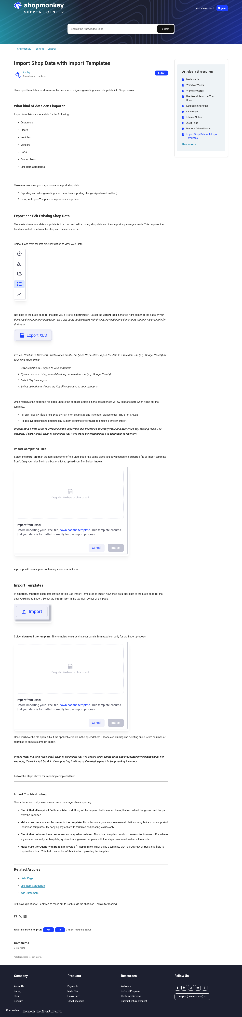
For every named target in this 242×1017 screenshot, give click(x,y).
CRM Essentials (75, 1001)
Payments (72, 986)
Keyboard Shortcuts (197, 105)
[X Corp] (20, 916)
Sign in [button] (222, 8)
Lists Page (192, 111)
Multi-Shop (73, 991)
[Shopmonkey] (39, 13)
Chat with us (13, 1010)
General (52, 48)
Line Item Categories (33, 885)
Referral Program (130, 991)
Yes (48, 930)
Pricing (17, 991)
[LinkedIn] (25, 916)
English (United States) (191, 996)
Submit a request (204, 8)
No (60, 930)
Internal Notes (194, 117)
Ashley (26, 72)
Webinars (126, 986)
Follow (161, 73)
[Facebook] (15, 916)
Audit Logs (192, 122)
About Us (19, 986)
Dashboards (192, 79)
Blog (16, 996)
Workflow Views (195, 85)
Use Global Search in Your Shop (200, 98)
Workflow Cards (195, 90)
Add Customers (30, 893)
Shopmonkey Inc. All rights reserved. (42, 1011)
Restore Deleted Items (198, 128)
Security (18, 1001)
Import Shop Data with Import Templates (202, 136)
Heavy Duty (73, 996)
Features (39, 48)
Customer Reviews (131, 996)
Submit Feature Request (134, 1001)
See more (188, 144)
